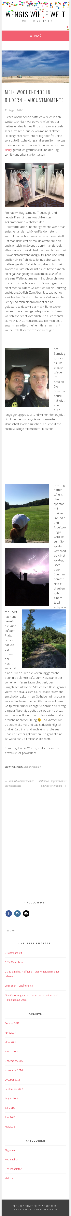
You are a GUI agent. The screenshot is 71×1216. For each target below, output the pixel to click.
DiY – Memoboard (15, 962)
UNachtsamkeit (13, 953)
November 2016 (14, 1070)
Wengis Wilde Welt (35, 14)
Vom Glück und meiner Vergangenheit (19, 783)
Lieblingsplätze (32, 766)
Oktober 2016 (12, 1079)
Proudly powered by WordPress (35, 1205)
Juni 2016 (10, 1117)
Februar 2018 (12, 1023)
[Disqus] (35, 837)
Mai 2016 (10, 1126)
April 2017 (10, 1032)
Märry (8, 150)
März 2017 (10, 1042)
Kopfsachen (11, 1159)
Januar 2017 (11, 1051)
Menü (37, 35)
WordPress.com (47, 1209)
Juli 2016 (10, 1108)
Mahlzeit (9, 1178)
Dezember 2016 (14, 1061)
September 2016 (14, 1089)
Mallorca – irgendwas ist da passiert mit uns (52, 783)
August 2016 (11, 1098)
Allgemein (10, 1150)
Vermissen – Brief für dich (19, 985)
